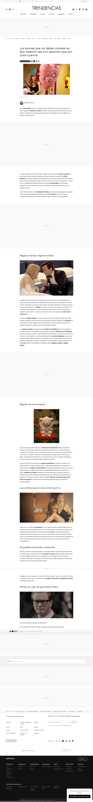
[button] (29, 103)
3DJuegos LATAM (22, 786)
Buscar (13, 9)
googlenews (86, 9)
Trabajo (36, 722)
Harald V (17, 38)
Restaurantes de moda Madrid (60, 711)
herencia (34, 38)
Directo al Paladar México (46, 787)
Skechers (65, 38)
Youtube (63, 741)
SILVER (71, 14)
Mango (23, 38)
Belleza (36, 727)
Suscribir (73, 722)
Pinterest (73, 9)
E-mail (39, 61)
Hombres (27, 631)
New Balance (45, 38)
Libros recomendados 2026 (32, 711)
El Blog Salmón (81, 766)
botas (7, 730)
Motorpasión (57, 766)
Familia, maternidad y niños (25, 723)
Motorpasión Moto (58, 768)
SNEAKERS (61, 14)
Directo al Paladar (46, 766)
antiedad (36, 733)
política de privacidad (66, 725)
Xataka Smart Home (9, 774)
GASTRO (51, 14)
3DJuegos (20, 766)
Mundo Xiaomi (9, 777)
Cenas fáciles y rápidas (45, 711)
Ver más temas (11, 740)
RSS (69, 741)
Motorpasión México (57, 787)
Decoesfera (68, 768)
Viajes (7, 727)
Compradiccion (69, 771)
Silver (21, 727)
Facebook (76, 9)
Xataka (7, 766)
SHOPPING (33, 14)
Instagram (83, 9)
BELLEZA (23, 14)
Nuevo (10, 9)
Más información (59, 800)
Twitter (34, 61)
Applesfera (8, 771)
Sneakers (8, 722)
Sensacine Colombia (32, 789)
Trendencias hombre (37, 631)
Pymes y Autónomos (80, 769)
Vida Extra (20, 768)
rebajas (28, 38)
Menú (6, 9)
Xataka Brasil (9, 788)
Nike (51, 38)
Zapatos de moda (39, 730)
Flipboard (80, 9)
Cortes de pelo (24, 730)
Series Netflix (72, 711)
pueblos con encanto (23, 734)
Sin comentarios (25, 61)
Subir (81, 759)
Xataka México (9, 786)
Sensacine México (34, 786)
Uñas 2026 (79, 711)
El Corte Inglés (57, 38)
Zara (39, 38)
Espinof (32, 768)
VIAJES (42, 14)
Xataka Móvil (9, 768)
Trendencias (68, 766)
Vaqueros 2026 (20, 711)
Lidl (69, 38)
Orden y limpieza (10, 733)
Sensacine (32, 766)
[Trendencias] (46, 8)
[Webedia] (10, 758)
